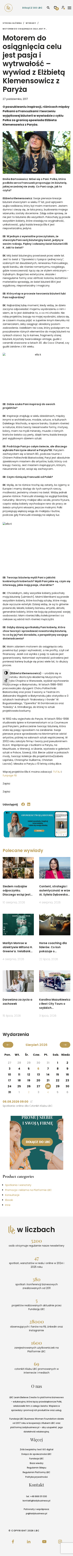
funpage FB (10, 775)
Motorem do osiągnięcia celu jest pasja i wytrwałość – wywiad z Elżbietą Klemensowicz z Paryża (25, 28)
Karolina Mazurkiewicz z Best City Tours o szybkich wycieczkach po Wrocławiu (54, 1004)
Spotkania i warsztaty (18, 1185)
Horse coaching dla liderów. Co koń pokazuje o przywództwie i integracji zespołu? (53, 947)
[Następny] (65, 1045)
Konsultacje (12, 1195)
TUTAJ (57, 772)
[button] (23, 804)
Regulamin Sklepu (36, 1467)
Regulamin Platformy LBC (36, 1472)
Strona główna (12, 23)
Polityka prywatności (36, 1476)
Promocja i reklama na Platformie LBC (28, 1190)
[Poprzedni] (8, 1045)
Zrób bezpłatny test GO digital (36, 1449)
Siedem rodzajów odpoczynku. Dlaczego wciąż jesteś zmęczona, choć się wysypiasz (18, 890)
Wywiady (31, 23)
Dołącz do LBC (32, 7)
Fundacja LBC (36, 1458)
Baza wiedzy (36, 1463)
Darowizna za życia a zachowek (17, 1002)
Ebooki (9, 1200)
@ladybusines (39, 1500)
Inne (7, 1205)
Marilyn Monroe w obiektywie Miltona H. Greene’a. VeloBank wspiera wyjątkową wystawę (18, 947)
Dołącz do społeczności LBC (36, 1454)
